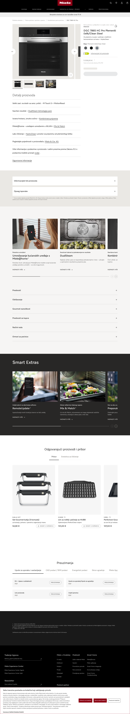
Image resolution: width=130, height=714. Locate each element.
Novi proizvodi (77, 670)
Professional (104, 9)
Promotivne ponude (78, 666)
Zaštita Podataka (14, 712)
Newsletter (9, 681)
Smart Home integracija (94, 666)
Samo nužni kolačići (100, 700)
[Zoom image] (70, 75)
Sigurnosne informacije (22, 161)
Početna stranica (17, 20)
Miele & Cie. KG (52, 142)
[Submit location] (41, 659)
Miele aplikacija (91, 663)
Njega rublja (36, 9)
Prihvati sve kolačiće (85, 700)
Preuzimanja (55, 582)
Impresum (6, 712)
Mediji (58, 670)
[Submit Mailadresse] (41, 684)
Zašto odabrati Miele (79, 659)
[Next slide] (74, 51)
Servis (91, 9)
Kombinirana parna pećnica (56, 20)
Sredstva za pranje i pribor (70, 9)
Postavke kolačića (114, 700)
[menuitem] (25, 9)
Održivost (60, 663)
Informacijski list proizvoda (100, 53)
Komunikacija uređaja (93, 670)
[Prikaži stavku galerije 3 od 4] (40, 84)
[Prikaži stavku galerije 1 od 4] (17, 84)
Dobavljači (60, 673)
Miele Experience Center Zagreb (14, 670)
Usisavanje (51, 9)
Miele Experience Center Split (14, 673)
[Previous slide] (12, 51)
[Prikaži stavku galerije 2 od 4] (29, 84)
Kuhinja (24, 9)
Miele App (113, 570)
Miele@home (91, 659)
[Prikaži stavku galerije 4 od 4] (51, 84)
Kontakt (59, 676)
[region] (46, 51)
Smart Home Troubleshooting (92, 674)
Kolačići (21, 712)
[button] (86, 48)
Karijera (59, 666)
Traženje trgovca (11, 655)
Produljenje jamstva (78, 673)
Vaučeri (75, 663)
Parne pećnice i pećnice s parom (35, 20)
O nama (59, 659)
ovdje (37, 153)
